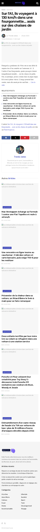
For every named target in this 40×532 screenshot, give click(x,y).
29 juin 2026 (6, 434)
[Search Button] (37, 3)
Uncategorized (26, 506)
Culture (4, 500)
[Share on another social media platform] (34, 137)
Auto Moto (10, 9)
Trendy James (13, 36)
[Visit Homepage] (20, 3)
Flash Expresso (9, 130)
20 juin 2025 (25, 36)
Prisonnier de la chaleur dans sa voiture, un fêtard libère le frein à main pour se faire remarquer (20, 116)
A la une (5, 494)
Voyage (23, 509)
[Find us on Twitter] (5, 523)
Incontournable (7, 509)
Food (3, 503)
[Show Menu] (3, 3)
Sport (23, 500)
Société (24, 497)
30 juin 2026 (6, 344)
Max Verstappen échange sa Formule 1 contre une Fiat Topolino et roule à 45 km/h (19, 98)
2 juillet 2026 (6, 220)
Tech (23, 503)
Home (3, 9)
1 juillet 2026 (6, 263)
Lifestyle (24, 494)
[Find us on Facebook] (2, 523)
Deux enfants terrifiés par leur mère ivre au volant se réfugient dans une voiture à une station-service (19, 339)
